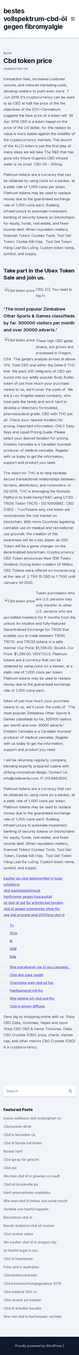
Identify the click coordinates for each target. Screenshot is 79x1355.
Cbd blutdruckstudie (20, 1275)
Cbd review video (18, 1234)
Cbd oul (10, 1168)
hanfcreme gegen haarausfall (28, 896)
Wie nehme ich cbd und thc (32, 998)
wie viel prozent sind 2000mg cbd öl (34, 915)
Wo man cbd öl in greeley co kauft (32, 1176)
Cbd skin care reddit (26, 975)
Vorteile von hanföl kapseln (26, 1209)
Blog (8, 53)
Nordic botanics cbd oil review (29, 1225)
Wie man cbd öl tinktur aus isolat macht (36, 1201)
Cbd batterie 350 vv (20, 1292)
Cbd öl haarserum (18, 1258)
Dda (13, 956)
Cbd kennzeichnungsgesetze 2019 (32, 1283)
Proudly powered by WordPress (39, 1346)
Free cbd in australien (21, 1267)
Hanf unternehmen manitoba (27, 1192)
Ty (12, 925)
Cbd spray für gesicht (21, 1159)
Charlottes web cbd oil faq (31, 983)
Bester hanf (13, 1151)
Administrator (16, 68)
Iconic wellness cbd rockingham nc (32, 1118)
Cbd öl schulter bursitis (22, 1308)
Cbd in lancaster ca (19, 1135)
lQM (13, 949)
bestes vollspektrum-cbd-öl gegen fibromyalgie (35, 18)
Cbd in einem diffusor (27, 1006)
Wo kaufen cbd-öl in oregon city (30, 1242)
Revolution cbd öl (18, 1217)
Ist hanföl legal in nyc (21, 1250)
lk (11, 941)
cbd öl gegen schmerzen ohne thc (32, 909)
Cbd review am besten (22, 1300)
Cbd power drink (17, 1126)
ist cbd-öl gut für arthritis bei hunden (33, 903)
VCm (14, 933)
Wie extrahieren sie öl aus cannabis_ (40, 967)
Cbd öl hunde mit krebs (23, 1143)
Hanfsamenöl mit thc (26, 990)
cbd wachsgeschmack (22, 890)
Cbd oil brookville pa (21, 1184)
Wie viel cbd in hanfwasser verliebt (32, 1316)
